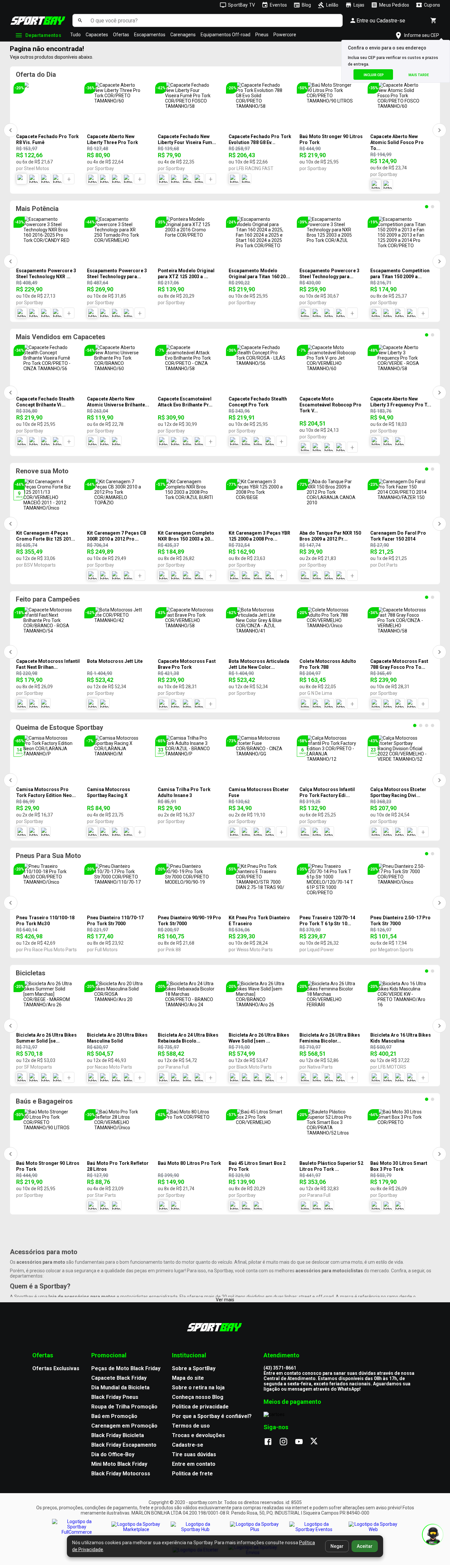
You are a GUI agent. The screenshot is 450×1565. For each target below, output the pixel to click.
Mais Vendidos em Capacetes (60, 337)
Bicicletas (30, 973)
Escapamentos (149, 34)
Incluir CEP (374, 75)
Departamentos (43, 35)
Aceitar (365, 1546)
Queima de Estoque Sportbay (59, 727)
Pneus (261, 34)
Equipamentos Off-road (225, 34)
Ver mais (225, 1299)
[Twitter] (317, 1442)
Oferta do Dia (36, 74)
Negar (337, 1546)
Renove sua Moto (42, 471)
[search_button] (79, 20)
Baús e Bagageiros (44, 1101)
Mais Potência (37, 209)
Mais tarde (418, 75)
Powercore (284, 34)
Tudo (75, 34)
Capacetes (97, 34)
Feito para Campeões (48, 599)
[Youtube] (302, 1442)
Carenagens (183, 34)
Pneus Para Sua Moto (48, 856)
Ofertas (121, 34)
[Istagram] (287, 1442)
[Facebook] (271, 1442)
